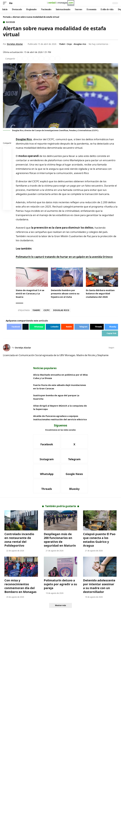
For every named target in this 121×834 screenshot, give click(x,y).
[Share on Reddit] (41, 58)
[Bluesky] (74, 486)
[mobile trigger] (5, 3)
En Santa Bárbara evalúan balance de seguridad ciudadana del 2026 (100, 293)
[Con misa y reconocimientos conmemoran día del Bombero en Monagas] (21, 567)
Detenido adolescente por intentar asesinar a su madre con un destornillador (99, 586)
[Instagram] (46, 456)
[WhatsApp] (46, 471)
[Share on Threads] (52, 58)
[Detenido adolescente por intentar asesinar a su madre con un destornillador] (100, 567)
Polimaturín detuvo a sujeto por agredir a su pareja (60, 584)
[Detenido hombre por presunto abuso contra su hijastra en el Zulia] (67, 277)
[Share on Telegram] (46, 58)
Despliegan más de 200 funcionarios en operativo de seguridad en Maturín (60, 539)
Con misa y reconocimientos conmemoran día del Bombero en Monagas (20, 586)
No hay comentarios (98, 44)
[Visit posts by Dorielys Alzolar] (6, 347)
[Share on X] (24, 58)
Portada (7, 17)
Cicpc (69, 44)
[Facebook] (46, 441)
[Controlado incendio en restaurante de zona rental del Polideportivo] (21, 520)
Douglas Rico (24, 139)
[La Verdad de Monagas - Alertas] (61, 3)
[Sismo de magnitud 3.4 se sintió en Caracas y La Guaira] (32, 277)
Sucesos (10, 22)
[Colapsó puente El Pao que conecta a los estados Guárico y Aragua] (100, 520)
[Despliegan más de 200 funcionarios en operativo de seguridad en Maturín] (60, 520)
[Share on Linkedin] (35, 58)
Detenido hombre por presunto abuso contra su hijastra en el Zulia (65, 293)
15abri (62, 44)
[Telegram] (74, 456)
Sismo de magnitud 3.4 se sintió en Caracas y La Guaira (30, 293)
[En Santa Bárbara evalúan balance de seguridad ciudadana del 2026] (102, 277)
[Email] (7, 206)
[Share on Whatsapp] (30, 58)
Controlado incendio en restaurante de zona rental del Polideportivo (19, 539)
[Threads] (46, 486)
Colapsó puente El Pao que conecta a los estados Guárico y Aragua (99, 539)
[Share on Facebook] (19, 58)
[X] (117, 347)
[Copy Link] (57, 58)
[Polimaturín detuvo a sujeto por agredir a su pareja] (60, 567)
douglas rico (80, 44)
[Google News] (74, 471)
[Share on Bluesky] (7, 199)
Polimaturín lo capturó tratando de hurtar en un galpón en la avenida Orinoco (64, 256)
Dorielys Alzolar (15, 44)
